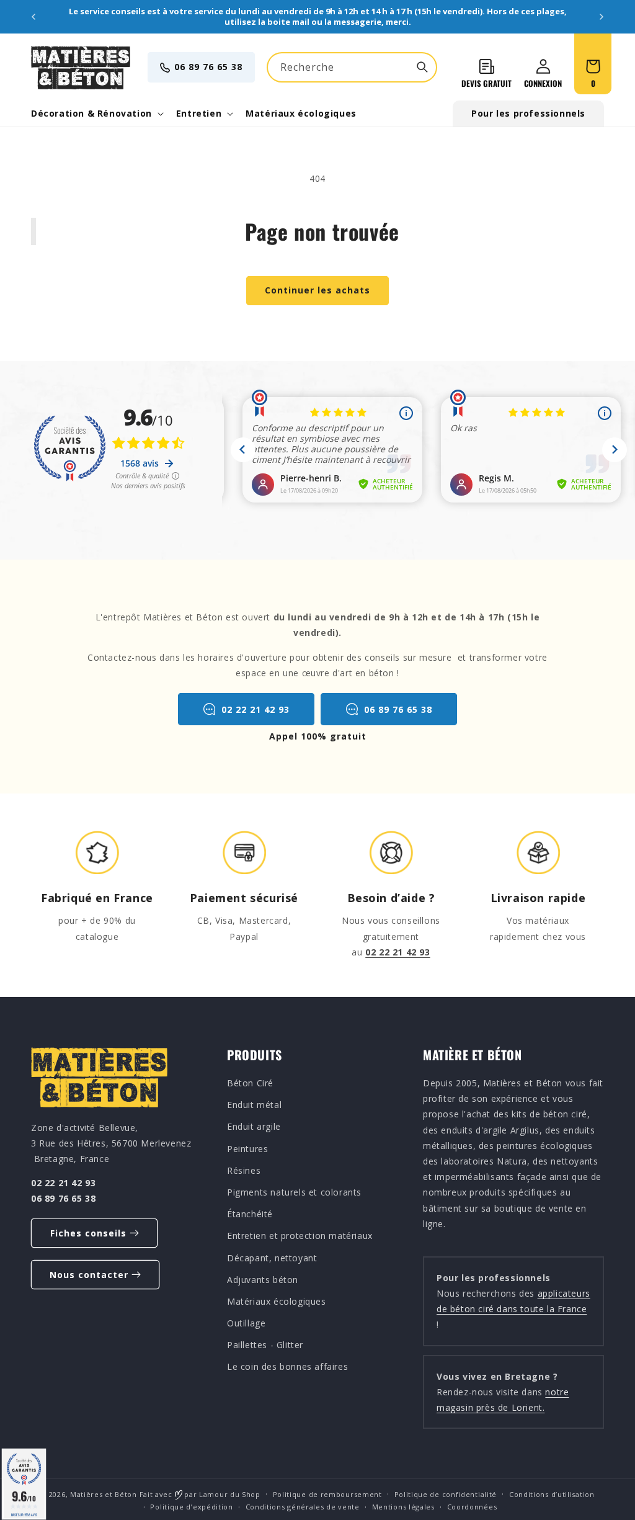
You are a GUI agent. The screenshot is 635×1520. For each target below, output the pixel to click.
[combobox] (352, 67)
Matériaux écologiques (276, 1301)
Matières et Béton (103, 1494)
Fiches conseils (88, 1233)
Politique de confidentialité (445, 1494)
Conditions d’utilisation (552, 1494)
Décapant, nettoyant (272, 1258)
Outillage (246, 1323)
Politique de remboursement (327, 1494)
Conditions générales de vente (303, 1506)
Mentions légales (403, 1506)
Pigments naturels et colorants (294, 1192)
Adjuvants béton (262, 1279)
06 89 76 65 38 (208, 67)
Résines (243, 1170)
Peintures (247, 1149)
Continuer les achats (317, 290)
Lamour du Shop (229, 1494)
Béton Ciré (250, 1083)
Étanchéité (250, 1214)
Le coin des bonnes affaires (287, 1366)
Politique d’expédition (191, 1506)
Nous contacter (89, 1275)
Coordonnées (472, 1506)
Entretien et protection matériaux (300, 1235)
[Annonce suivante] (601, 17)
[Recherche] (422, 67)
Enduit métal (254, 1105)
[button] (96, 114)
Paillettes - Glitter (265, 1345)
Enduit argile (254, 1126)
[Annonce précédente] (33, 17)
